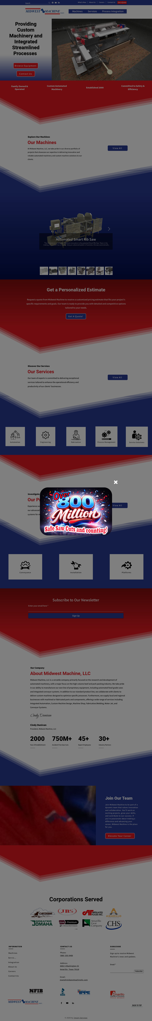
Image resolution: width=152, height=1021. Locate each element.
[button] (116, 482)
